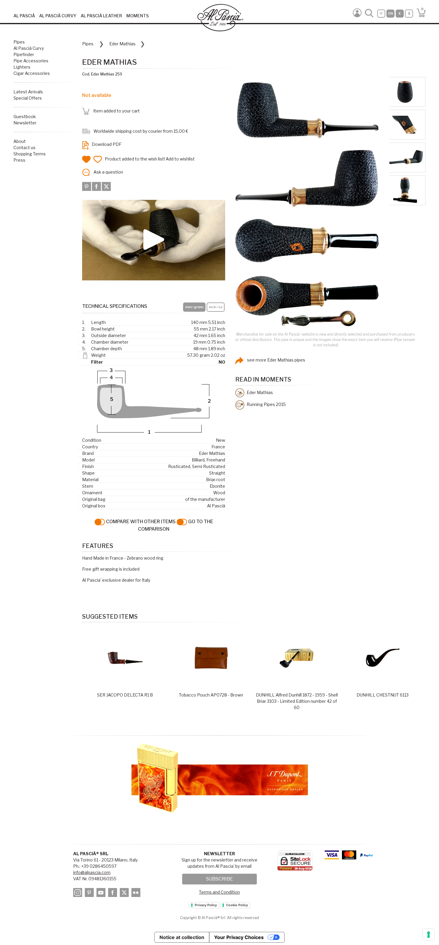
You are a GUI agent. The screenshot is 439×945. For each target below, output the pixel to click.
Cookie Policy (237, 905)
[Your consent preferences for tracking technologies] (428, 934)
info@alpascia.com (91, 872)
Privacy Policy (206, 905)
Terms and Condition (219, 892)
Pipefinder (23, 54)
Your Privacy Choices (239, 937)
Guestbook (24, 116)
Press (19, 160)
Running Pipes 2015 (266, 404)
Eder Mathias (122, 43)
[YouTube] (101, 893)
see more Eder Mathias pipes (275, 359)
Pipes (19, 41)
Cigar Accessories (31, 73)
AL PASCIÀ (24, 15)
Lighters (21, 67)
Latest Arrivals (28, 91)
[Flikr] (136, 893)
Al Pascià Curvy (28, 48)
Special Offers (27, 98)
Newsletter (24, 122)
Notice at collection (181, 937)
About (19, 141)
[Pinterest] (87, 186)
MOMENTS (137, 15)
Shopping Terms (29, 153)
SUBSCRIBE (219, 879)
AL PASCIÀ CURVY (57, 15)
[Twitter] (106, 186)
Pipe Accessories (30, 60)
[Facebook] (97, 186)
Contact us (24, 147)
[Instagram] (78, 893)
